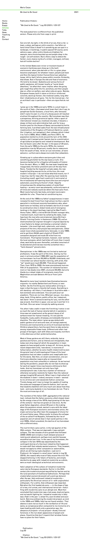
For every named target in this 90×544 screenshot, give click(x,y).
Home (4, 21)
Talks (4, 30)
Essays (4, 25)
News (4, 32)
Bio (3, 37)
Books (4, 23)
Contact (5, 39)
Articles (5, 28)
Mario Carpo (25, 7)
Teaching (6, 35)
